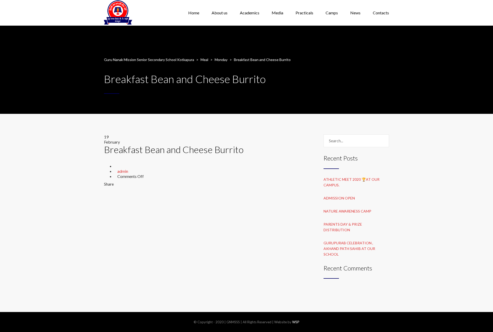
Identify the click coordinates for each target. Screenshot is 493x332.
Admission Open (339, 198)
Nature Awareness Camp (347, 211)
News (355, 12)
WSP (295, 322)
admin (122, 171)
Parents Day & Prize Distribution (343, 227)
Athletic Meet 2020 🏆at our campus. (352, 182)
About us (219, 12)
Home (193, 12)
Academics (249, 12)
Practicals (304, 12)
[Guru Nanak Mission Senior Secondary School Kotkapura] (118, 13)
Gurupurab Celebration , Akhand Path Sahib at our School (349, 248)
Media (277, 12)
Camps (332, 12)
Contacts (381, 12)
